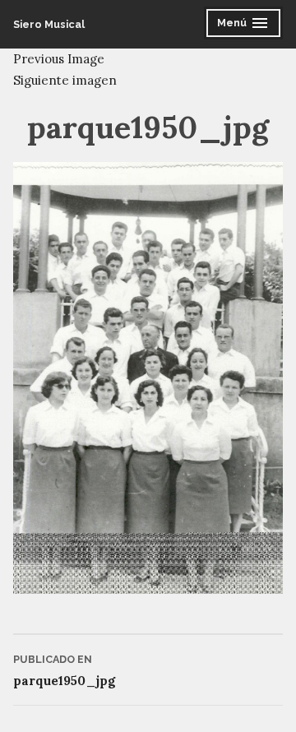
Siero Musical (49, 24)
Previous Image (58, 59)
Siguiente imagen (65, 80)
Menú (246, 25)
